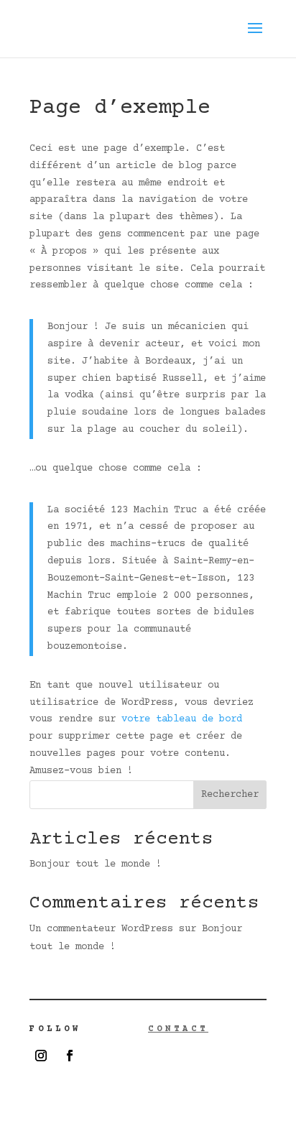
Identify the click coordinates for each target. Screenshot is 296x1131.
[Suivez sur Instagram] (40, 1055)
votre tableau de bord (181, 719)
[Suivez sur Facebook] (69, 1055)
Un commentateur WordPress (101, 929)
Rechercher (230, 794)
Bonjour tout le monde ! (95, 864)
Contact (178, 1029)
